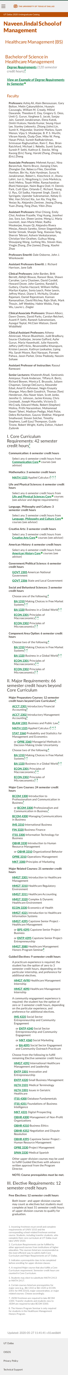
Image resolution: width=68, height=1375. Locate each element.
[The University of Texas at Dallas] (34, 6)
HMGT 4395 (20, 921)
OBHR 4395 (21, 1139)
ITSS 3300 (18, 835)
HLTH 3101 (21, 1085)
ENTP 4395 (24, 938)
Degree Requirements (22, 67)
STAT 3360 (19, 733)
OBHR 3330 (19, 843)
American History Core (26, 553)
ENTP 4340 (26, 1028)
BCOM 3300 (25, 808)
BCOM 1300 (20, 796)
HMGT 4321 (20, 913)
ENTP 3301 (21, 1071)
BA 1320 (19, 609)
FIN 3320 (18, 829)
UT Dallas (8, 1343)
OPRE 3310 (19, 856)
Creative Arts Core (23, 537)
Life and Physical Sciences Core (31, 496)
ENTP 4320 (21, 1080)
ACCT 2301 (19, 706)
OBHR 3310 (24, 851)
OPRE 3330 (21, 1147)
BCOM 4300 (20, 816)
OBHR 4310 (21, 1125)
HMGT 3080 (20, 946)
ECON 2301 (21, 615)
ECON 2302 (21, 623)
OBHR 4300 (21, 1117)
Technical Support (13, 1370)
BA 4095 (24, 1045)
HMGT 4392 (21, 1063)
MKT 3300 (18, 862)
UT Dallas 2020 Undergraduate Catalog (21, 14)
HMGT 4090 (21, 989)
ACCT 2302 (19, 714)
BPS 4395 (23, 929)
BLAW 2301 (19, 723)
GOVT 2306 (19, 580)
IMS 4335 (20, 1016)
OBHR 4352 (21, 1130)
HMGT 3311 (20, 894)
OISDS (7, 1352)
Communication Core (25, 462)
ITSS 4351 (20, 1103)
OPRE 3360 (24, 741)
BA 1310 (19, 601)
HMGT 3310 (20, 886)
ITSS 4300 (20, 1098)
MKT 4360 (25, 1040)
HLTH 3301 (21, 1090)
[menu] (3, 6)
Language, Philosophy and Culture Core (36, 518)
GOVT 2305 (19, 572)
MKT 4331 (20, 1112)
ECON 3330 (19, 907)
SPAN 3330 (21, 1152)
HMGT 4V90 (22, 980)
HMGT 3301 (20, 877)
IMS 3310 (18, 824)
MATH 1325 (20, 477)
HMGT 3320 (20, 899)
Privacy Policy (10, 1361)
